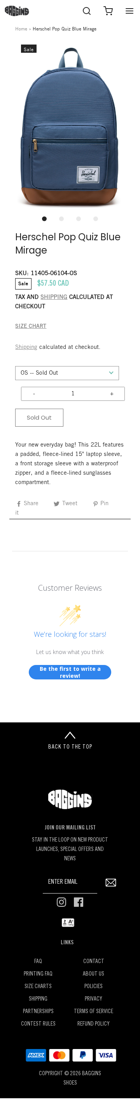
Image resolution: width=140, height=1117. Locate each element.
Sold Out (39, 417)
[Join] (110, 882)
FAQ (38, 962)
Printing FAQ (38, 974)
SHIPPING (53, 297)
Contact (93, 962)
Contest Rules (38, 1024)
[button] (69, 127)
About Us (93, 974)
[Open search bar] (86, 10)
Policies (93, 987)
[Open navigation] (129, 10)
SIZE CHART (30, 326)
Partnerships (38, 1012)
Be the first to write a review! (70, 672)
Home (21, 29)
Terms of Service (93, 1012)
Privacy (93, 999)
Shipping (26, 347)
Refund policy (93, 1024)
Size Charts (38, 987)
